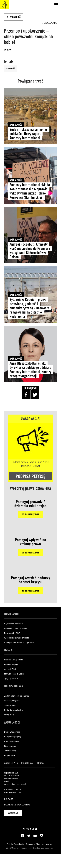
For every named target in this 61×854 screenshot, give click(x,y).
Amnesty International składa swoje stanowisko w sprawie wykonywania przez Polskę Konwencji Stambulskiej (30, 191)
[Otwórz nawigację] (56, 4)
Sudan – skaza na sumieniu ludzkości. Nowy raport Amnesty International (28, 133)
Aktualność (10, 68)
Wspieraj (13, 813)
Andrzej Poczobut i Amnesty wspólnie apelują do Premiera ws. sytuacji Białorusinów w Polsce (30, 250)
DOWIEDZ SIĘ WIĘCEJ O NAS (17, 805)
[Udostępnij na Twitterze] (35, 394)
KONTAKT (8, 799)
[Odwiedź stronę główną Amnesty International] (4, 4)
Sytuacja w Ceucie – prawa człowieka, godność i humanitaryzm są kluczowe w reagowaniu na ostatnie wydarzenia (29, 308)
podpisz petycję (30, 476)
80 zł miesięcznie (30, 590)
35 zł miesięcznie (30, 514)
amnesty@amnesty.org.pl (15, 784)
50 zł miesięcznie (30, 552)
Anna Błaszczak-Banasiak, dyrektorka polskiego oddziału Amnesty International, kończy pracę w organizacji (30, 369)
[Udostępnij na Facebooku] (26, 394)
